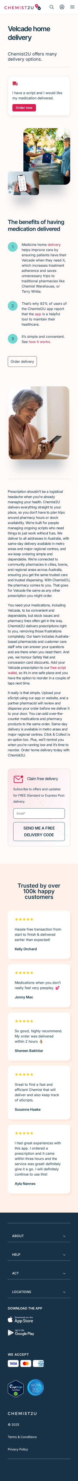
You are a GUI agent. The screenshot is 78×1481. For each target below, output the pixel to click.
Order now (24, 108)
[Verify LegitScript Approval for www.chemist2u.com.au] (16, 1387)
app (38, 314)
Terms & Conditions (22, 1437)
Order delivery (22, 361)
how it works (39, 342)
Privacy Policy (18, 1449)
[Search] (51, 7)
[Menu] (72, 7)
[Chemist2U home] (22, 7)
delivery (54, 244)
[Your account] (62, 7)
